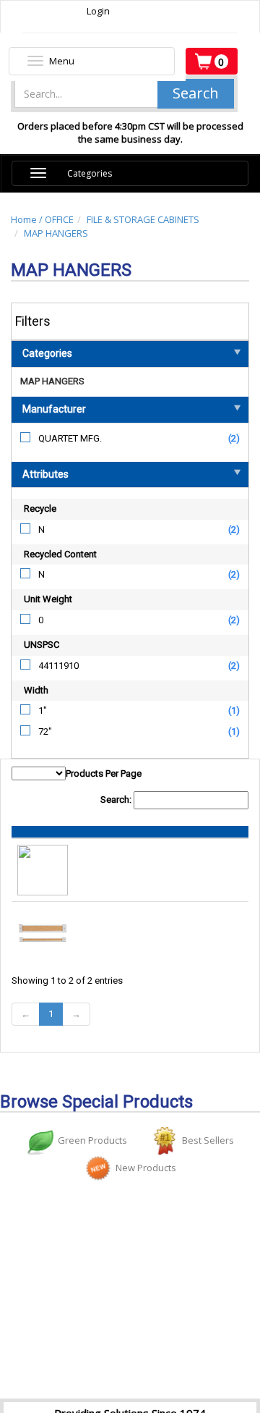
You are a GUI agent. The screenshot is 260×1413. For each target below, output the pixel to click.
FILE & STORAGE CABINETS (143, 219)
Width (36, 690)
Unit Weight (48, 599)
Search (196, 93)
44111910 (58, 665)
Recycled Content (60, 554)
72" (45, 731)
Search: (117, 799)
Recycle (40, 508)
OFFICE (59, 219)
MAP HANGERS (56, 233)
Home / (28, 219)
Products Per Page (104, 773)
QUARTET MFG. (70, 438)
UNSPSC (41, 644)
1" (42, 710)
